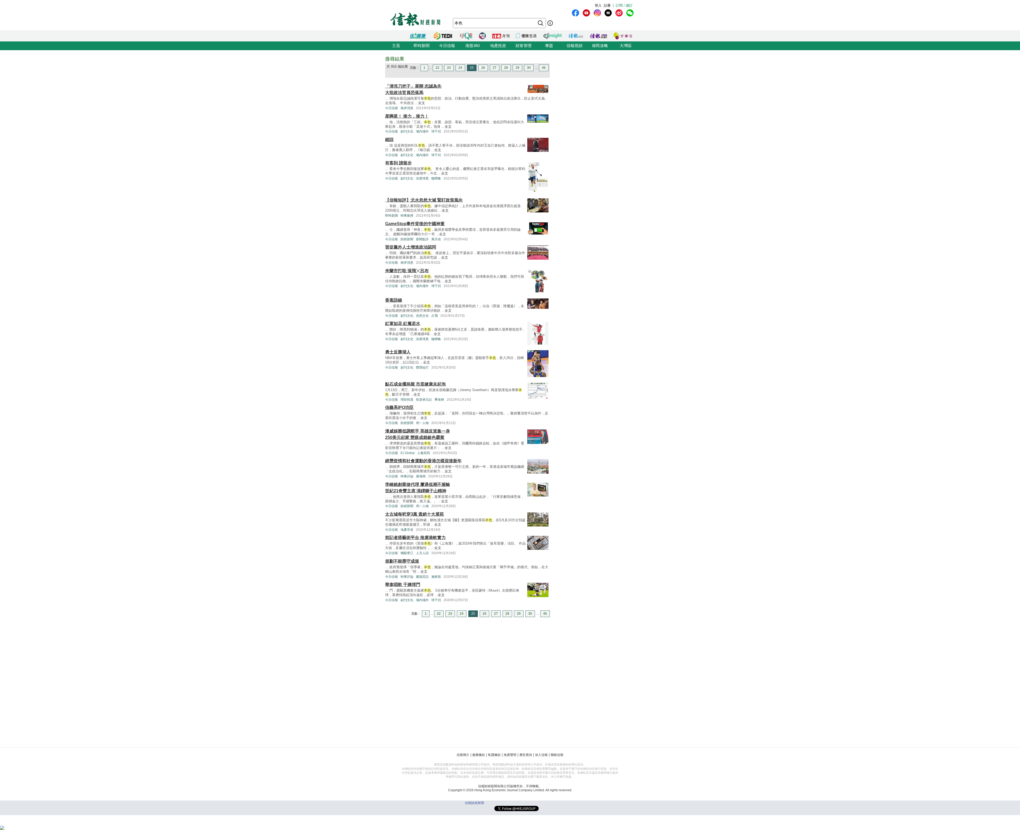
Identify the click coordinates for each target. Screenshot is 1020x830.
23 (449, 68)
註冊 (607, 5)
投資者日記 (424, 399)
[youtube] (586, 12)
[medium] (608, 12)
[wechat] (630, 12)
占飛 (434, 316)
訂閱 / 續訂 (624, 5)
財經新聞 (407, 239)
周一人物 (422, 423)
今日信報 (447, 45)
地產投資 (498, 45)
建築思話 (422, 577)
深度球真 (422, 178)
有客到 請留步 (398, 163)
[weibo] (619, 12)
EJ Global (408, 453)
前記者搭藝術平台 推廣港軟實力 (415, 537)
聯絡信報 (557, 755)
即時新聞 (422, 45)
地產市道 (407, 530)
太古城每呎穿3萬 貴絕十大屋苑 (414, 514)
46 (544, 68)
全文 (421, 103)
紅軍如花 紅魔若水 (402, 323)
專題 (549, 45)
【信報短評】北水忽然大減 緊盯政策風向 (424, 200)
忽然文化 (422, 316)
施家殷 (436, 577)
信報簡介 (463, 755)
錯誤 (389, 139)
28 (506, 68)
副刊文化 (407, 131)
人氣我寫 (423, 453)
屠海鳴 (421, 476)
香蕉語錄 (393, 300)
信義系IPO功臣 (399, 407)
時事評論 (407, 476)
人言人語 (422, 553)
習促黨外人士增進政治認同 (410, 247)
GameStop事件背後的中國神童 (415, 223)
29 (517, 68)
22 (437, 68)
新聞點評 (422, 239)
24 (460, 68)
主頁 (396, 45)
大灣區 (626, 45)
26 (483, 68)
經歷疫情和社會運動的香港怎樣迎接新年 (423, 461)
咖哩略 (436, 178)
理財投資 (407, 399)
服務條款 (478, 755)
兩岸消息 (407, 108)
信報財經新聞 (474, 803)
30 (529, 68)
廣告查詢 (525, 755)
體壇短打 (422, 367)
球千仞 (436, 131)
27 (494, 68)
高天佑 (436, 239)
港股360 (472, 45)
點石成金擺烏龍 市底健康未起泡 (415, 384)
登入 (598, 5)
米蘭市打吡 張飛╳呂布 (407, 270)
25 (472, 68)
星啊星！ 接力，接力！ (407, 116)
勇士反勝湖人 (398, 352)
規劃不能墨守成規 (402, 561)
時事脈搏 (407, 215)
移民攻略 (600, 45)
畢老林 (439, 399)
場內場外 (422, 131)
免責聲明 (510, 755)
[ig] (597, 12)
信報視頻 (575, 45)
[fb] (575, 12)
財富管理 (524, 45)
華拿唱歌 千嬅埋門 (402, 584)
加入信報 (541, 755)
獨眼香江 (407, 553)
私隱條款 (494, 755)
